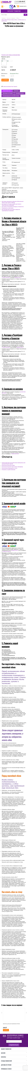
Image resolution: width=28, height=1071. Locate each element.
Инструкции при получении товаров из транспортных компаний (11, 210)
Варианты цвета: (5, 56)
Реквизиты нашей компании (8, 469)
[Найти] (25, 15)
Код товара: (4, 67)
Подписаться (14, 1045)
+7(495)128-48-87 (6, 277)
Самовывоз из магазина (7, 208)
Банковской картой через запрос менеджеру (12, 466)
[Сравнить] (12, 80)
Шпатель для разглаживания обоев (11, 1023)
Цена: (3, 70)
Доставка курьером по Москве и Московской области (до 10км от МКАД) (12, 202)
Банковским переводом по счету (9, 468)
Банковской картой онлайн (8, 465)
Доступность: (4, 73)
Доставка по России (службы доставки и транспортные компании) (11, 204)
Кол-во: (3, 75)
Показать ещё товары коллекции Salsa (10, 54)
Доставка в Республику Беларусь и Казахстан (13, 206)
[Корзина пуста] (18, 7)
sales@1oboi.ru (18, 277)
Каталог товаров (14, 11)
